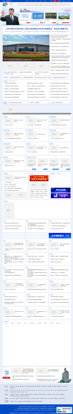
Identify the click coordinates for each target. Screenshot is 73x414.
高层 (21, 3)
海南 (49, 390)
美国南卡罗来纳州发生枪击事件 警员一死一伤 (61, 77)
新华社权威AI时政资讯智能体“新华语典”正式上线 (45, 376)
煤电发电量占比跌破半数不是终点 (10, 296)
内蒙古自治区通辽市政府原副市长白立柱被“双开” (36, 97)
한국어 (45, 323)
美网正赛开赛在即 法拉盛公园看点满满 (14, 188)
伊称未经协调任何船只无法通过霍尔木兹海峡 (61, 94)
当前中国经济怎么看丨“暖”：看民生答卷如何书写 (60, 46)
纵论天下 (32, 197)
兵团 (21, 391)
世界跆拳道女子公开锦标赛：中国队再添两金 (35, 91)
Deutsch (51, 323)
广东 (45, 390)
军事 (57, 3)
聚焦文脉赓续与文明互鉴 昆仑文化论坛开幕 (20, 379)
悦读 (55, 5)
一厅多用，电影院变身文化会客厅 (57, 138)
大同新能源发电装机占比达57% (10, 299)
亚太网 (63, 5)
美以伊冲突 (41, 197)
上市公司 (65, 5)
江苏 (26, 390)
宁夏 (11, 391)
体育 (50, 3)
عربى (25, 323)
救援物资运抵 (66, 83)
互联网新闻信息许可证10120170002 (16, 412)
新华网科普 (5, 157)
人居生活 (23, 5)
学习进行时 (19, 3)
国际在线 (17, 398)
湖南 (43, 390)
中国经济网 (33, 398)
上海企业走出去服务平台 (24, 395)
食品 (21, 5)
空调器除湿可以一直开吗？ (9, 165)
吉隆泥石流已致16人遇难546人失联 (60, 56)
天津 (13, 390)
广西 (47, 390)
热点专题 (31, 173)
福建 (32, 390)
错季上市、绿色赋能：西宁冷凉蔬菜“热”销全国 (36, 86)
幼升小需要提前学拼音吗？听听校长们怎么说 (36, 225)
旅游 (45, 5)
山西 (17, 390)
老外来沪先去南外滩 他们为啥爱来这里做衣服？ (36, 94)
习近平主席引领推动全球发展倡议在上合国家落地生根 (17, 60)
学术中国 (32, 5)
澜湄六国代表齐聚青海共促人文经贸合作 (35, 83)
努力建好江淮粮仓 (62, 20)
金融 (18, 5)
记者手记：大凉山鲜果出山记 (10, 184)
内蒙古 (15, 391)
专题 (68, 31)
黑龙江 (18, 391)
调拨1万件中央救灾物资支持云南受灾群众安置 (61, 67)
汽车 (19, 5)
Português (58, 323)
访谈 (59, 3)
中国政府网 (12, 394)
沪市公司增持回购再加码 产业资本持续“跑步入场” (60, 299)
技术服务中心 (39, 410)
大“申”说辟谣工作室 (55, 169)
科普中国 (57, 394)
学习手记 (28, 22)
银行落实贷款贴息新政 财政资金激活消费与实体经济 (19, 245)
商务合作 (35, 410)
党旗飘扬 (32, 191)
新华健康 (51, 143)
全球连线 (40, 3)
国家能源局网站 (62, 394)
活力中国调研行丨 (54, 63)
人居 (27, 281)
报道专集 (67, 10)
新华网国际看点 (52, 116)
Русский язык (32, 323)
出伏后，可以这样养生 (55, 248)
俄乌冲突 (36, 197)
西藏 (60, 390)
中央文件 (68, 3)
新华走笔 (41, 195)
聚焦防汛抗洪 (44, 193)
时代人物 (41, 191)
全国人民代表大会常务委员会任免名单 (11, 228)
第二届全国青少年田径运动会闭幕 (57, 316)
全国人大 (16, 401)
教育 (43, 3)
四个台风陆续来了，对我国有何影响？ (34, 125)
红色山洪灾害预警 (56, 66)
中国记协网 (49, 394)
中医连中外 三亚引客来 (7, 113)
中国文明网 (16, 394)
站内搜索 (64, 1)
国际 (27, 3)
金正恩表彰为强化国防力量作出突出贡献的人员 (59, 91)
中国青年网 (29, 398)
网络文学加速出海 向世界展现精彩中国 (11, 97)
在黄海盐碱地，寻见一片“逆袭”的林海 (58, 272)
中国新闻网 (56, 398)
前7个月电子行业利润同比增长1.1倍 (57, 228)
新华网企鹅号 (12, 387)
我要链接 (25, 410)
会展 (48, 5)
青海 (66, 390)
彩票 (50, 5)
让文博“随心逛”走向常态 (8, 152)
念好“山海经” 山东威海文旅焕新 (63, 63)
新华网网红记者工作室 (31, 157)
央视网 (25, 398)
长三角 (25, 391)
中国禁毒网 (18, 395)
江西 (34, 390)
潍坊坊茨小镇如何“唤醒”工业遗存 (57, 289)
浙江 (28, 390)
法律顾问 (32, 410)
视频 (61, 3)
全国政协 (24, 401)
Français (19, 323)
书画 (53, 3)
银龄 (38, 5)
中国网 (14, 398)
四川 (53, 390)
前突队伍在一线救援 (9, 73)
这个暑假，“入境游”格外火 (32, 152)
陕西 (62, 390)
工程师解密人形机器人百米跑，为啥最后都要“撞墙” (60, 223)
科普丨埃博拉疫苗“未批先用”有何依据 (11, 190)
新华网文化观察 (52, 130)
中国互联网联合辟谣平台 (42, 394)
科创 (46, 3)
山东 (36, 390)
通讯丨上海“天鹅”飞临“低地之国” (10, 186)
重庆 (51, 390)
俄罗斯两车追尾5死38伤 (28, 77)
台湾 (34, 3)
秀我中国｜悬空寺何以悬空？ (56, 261)
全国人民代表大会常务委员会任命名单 (11, 223)
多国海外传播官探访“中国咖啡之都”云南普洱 (12, 94)
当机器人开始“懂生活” (41, 134)
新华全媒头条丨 (17, 177)
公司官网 (10, 4)
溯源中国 (40, 5)
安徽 (30, 390)
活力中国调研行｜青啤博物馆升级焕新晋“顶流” (13, 316)
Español (12, 323)
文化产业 (68, 5)
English (6, 323)
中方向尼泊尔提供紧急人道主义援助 (57, 83)
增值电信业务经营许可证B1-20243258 (28, 412)
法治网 (64, 398)
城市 (43, 5)
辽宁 (19, 390)
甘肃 (64, 390)
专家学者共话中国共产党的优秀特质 (11, 86)
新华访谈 (28, 116)
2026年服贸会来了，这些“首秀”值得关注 (58, 53)
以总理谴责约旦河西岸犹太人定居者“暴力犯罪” (59, 97)
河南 (38, 390)
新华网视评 (5, 116)
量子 (48, 3)
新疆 (13, 391)
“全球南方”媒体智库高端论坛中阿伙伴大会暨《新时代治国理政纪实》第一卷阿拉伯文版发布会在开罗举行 (28, 371)
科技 (44, 3)
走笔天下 (46, 195)
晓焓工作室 (34, 169)
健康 (55, 3)
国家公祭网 (53, 394)
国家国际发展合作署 (29, 394)
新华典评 (37, 195)
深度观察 (5, 173)
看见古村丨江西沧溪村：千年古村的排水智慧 (59, 275)
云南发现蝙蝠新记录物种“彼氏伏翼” (34, 88)
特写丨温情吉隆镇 (7, 182)
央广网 (45, 398)
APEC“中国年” (44, 189)
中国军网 (51, 398)
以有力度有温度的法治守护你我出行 (15, 102)
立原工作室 (68, 169)
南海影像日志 (38, 193)
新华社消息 (32, 195)
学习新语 (54, 22)
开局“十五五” (32, 189)
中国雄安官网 (35, 394)
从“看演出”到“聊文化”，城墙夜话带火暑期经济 (59, 256)
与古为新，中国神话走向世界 (57, 102)
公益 (57, 5)
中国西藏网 (42, 398)
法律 (66, 3)
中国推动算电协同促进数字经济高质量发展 (59, 60)
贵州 (56, 390)
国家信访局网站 (12, 395)
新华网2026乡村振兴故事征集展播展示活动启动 (60, 269)
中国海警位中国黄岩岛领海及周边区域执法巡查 (60, 73)
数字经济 (29, 5)
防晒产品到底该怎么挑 (64, 147)
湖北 (41, 390)
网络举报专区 (69, 1)
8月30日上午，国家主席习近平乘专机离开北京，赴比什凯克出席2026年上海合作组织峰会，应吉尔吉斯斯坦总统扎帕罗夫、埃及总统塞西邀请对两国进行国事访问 (35, 31)
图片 (62, 3)
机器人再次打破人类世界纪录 (9, 289)
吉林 (21, 390)
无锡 (23, 391)
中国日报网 (21, 398)
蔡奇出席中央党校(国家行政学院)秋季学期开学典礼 (60, 43)
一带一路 (59, 5)
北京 (11, 390)
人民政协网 (60, 398)
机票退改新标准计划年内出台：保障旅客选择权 (36, 302)
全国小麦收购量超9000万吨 (9, 272)
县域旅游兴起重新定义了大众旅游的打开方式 (36, 296)
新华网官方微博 (29, 386)
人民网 (11, 398)
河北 (15, 390)
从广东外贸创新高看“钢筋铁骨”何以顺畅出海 (12, 138)
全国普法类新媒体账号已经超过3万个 (34, 259)
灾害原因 (59, 57)
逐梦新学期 (48, 20)
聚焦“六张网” (38, 189)
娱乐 (52, 5)
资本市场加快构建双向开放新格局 (57, 296)
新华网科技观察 (29, 130)
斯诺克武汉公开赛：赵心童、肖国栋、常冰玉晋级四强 (65, 312)
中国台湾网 (37, 398)
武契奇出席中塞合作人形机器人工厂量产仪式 (42, 77)
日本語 (39, 323)
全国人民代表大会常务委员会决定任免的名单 (12, 225)
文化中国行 (37, 191)
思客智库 (36, 3)
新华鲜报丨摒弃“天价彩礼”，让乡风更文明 (35, 256)
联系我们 (22, 410)
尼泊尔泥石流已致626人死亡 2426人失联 (58, 86)
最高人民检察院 (39, 401)
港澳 (32, 3)
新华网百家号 (65, 386)
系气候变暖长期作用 (65, 57)
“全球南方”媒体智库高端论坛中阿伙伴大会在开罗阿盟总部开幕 (53, 371)
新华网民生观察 (6, 143)
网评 (30, 3)
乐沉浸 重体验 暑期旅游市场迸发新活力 (34, 299)
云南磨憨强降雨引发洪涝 (65, 66)
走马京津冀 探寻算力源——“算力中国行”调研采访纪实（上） (19, 285)
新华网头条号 (60, 386)
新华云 (43, 410)
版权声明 (28, 410)
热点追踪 (28, 143)
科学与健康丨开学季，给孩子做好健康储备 (35, 228)
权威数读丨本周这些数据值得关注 (25, 72)
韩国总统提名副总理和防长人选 (16, 77)
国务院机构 (20, 401)
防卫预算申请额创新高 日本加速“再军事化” (59, 125)
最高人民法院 (34, 401)
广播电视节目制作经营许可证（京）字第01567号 (43, 412)
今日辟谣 (29, 261)
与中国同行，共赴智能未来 (32, 138)
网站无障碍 (51, 1)
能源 (47, 5)
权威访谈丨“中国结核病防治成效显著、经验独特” (60, 70)
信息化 (26, 5)
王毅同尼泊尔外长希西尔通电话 (10, 83)
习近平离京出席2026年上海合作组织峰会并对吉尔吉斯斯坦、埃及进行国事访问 (37, 28)
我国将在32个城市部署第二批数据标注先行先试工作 (14, 91)
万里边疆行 (32, 193)
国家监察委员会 (28, 401)
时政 (23, 3)
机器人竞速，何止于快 (8, 125)
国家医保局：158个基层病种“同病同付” (11, 88)
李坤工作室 (45, 169)
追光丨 (5, 188)
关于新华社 (27, 1)
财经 (29, 3)
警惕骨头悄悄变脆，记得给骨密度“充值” (58, 152)
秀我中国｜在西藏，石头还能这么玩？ (58, 259)
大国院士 (46, 191)
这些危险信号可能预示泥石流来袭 (38, 261)
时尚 (54, 5)
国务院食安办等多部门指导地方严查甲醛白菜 (12, 275)
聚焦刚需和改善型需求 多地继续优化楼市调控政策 (36, 289)
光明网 (48, 398)
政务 (64, 3)
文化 (52, 3)
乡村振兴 (35, 5)
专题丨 (52, 56)
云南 (58, 390)
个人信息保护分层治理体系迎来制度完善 (58, 225)
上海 (23, 390)
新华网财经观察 (6, 130)
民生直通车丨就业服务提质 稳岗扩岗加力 (58, 50)
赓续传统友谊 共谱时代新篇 (24, 20)
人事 (25, 3)
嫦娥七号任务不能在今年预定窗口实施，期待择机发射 (65, 166)
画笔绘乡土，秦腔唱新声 (34, 102)
